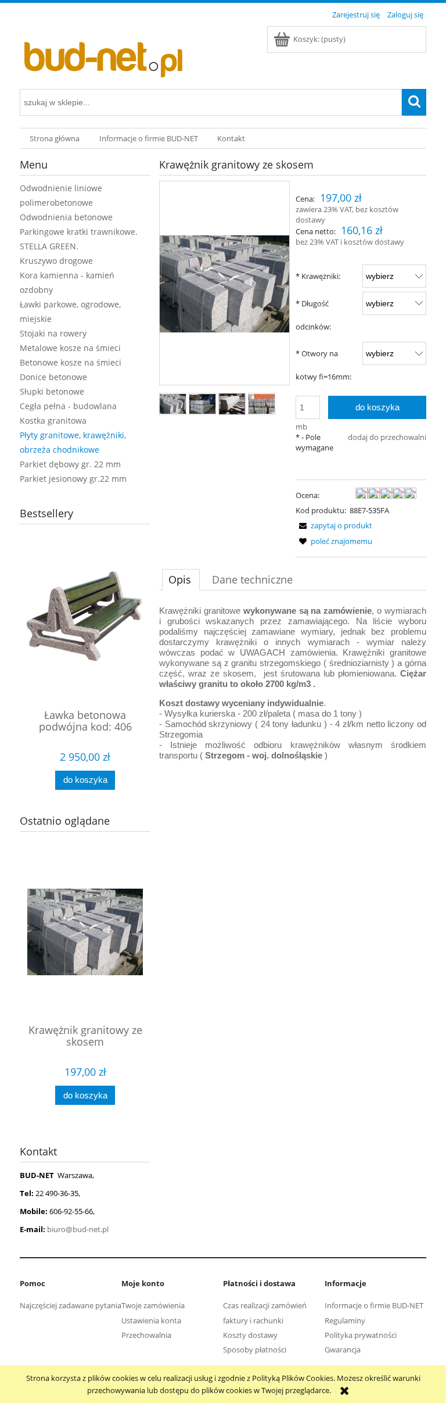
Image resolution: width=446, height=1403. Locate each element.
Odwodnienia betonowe (66, 217)
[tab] (181, 579)
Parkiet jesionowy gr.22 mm (73, 478)
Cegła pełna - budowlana (68, 405)
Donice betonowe (53, 376)
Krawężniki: (318, 276)
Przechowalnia (146, 1335)
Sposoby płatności (254, 1349)
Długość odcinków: (313, 315)
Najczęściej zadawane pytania (70, 1305)
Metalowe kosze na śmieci (70, 347)
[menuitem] (54, 138)
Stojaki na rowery (53, 333)
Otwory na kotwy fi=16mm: (323, 365)
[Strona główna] (107, 53)
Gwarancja (343, 1349)
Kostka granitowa (53, 420)
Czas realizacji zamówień (265, 1305)
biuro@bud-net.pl (78, 1229)
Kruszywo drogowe (56, 260)
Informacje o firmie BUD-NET (374, 1305)
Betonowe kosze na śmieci (70, 362)
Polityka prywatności (361, 1335)
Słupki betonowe (52, 391)
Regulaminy (345, 1320)
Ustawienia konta (151, 1320)
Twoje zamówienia (153, 1305)
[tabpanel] (292, 683)
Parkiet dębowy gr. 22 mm (70, 464)
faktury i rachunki (253, 1320)
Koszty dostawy (250, 1335)
